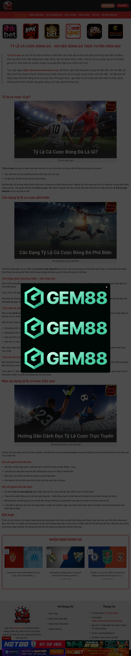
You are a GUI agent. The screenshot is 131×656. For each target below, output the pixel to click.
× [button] (106, 287)
